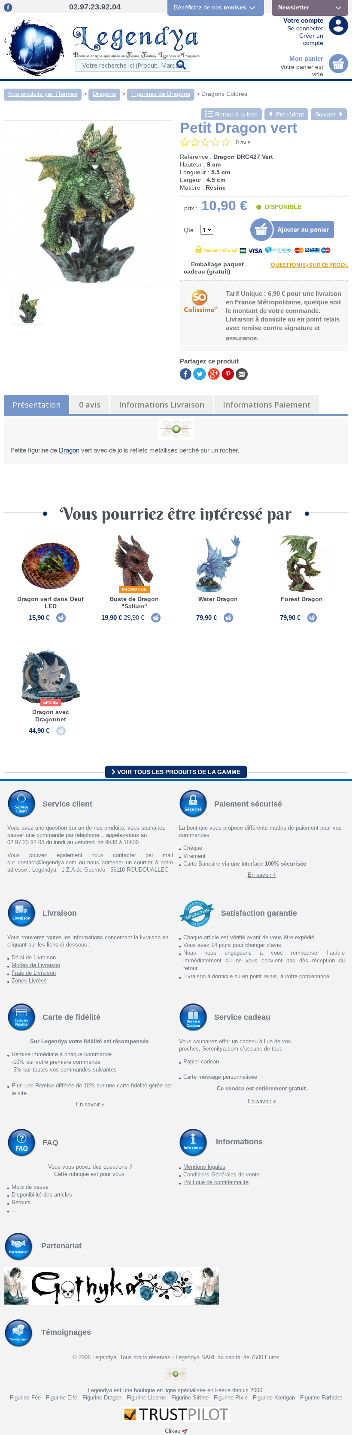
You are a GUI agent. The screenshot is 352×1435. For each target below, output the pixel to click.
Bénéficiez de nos (210, 7)
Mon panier (306, 58)
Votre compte (303, 20)
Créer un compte (311, 39)
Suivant (325, 114)
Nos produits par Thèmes (42, 93)
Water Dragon (218, 598)
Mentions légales (204, 1167)
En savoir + (262, 875)
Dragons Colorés (224, 93)
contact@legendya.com (47, 862)
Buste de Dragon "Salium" (134, 602)
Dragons (104, 93)
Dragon (69, 449)
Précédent (290, 114)
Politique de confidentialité (216, 1182)
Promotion (134, 589)
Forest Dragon (302, 598)
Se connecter (305, 28)
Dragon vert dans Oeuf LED (50, 602)
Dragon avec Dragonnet (50, 716)
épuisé (50, 702)
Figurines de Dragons (160, 93)
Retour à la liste (235, 114)
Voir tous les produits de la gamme (177, 771)
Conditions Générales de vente (221, 1174)
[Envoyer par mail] (242, 373)
